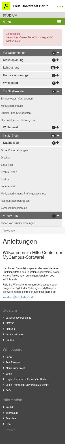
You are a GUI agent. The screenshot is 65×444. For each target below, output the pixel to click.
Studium (10, 15)
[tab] (31, 52)
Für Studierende (13, 91)
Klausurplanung (13, 60)
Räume (10, 340)
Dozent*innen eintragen (14, 150)
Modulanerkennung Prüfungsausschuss (23, 193)
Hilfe (8, 424)
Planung (10, 328)
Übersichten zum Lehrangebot (18, 120)
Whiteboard (10, 83)
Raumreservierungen (16, 75)
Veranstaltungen (15, 334)
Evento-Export (9, 172)
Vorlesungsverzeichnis (18, 317)
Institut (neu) (11, 135)
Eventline (11, 418)
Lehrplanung (11, 67)
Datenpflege (11, 143)
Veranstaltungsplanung (14, 208)
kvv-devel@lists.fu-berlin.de (18, 297)
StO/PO (10, 323)
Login (9, 373)
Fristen (5, 179)
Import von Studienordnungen (18, 223)
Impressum (12, 412)
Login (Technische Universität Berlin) (26, 379)
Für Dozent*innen (14, 53)
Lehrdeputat (8, 186)
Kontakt (10, 407)
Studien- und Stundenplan (16, 113)
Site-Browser (13, 362)
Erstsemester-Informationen (17, 98)
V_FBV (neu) (11, 216)
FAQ (8, 390)
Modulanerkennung (12, 105)
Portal (9, 357)
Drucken (5, 157)
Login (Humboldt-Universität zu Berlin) (27, 384)
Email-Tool (7, 164)
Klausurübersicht (15, 368)
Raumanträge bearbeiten (15, 200)
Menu (7, 21)
